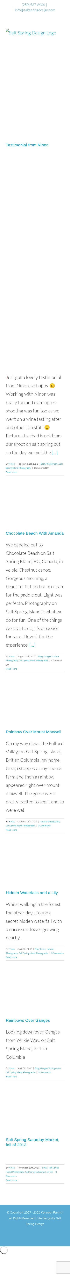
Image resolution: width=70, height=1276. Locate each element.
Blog (43, 463)
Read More (11, 472)
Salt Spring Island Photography (33, 660)
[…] (55, 452)
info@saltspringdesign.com (35, 10)
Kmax (12, 463)
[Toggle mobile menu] (62, 31)
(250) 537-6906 (33, 5)
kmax (43, 948)
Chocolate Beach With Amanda (35, 533)
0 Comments (44, 825)
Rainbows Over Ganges (28, 1020)
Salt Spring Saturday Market (39, 1171)
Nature (55, 656)
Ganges (47, 656)
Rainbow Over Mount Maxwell (33, 732)
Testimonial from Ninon (27, 145)
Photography (52, 463)
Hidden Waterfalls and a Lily (32, 892)
